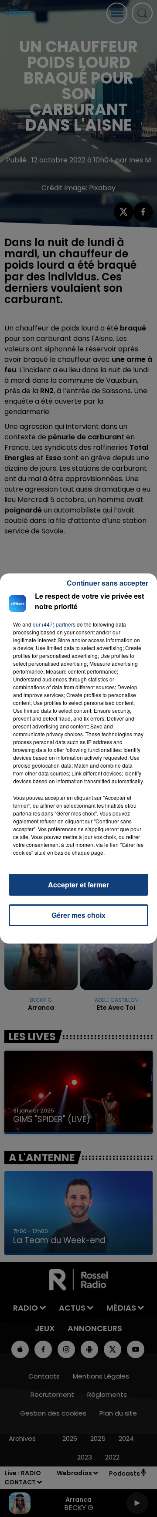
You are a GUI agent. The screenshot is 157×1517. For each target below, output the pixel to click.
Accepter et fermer (78, 885)
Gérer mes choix (78, 915)
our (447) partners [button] (54, 624)
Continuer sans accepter (107, 583)
